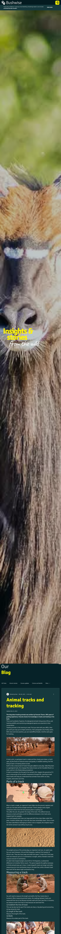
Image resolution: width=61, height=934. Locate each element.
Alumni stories (13, 683)
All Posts (4, 683)
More (47, 683)
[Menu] (57, 3)
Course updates (25, 683)
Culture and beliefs (37, 683)
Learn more (50, 7)
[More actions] (54, 694)
